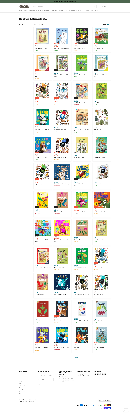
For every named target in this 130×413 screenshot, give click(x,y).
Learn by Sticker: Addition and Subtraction (42, 130)
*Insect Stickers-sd (98, 103)
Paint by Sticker (78, 347)
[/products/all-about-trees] (102, 117)
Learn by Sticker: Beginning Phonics (80, 212)
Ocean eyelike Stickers (99, 268)
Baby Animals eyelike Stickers (61, 157)
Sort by (35, 24)
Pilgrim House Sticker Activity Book (81, 130)
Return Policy (89, 10)
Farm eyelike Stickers (40, 103)
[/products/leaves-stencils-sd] (43, 309)
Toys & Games (72, 10)
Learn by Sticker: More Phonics (61, 347)
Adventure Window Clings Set (81, 321)
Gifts (96, 10)
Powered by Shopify (23, 403)
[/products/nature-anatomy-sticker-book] (102, 228)
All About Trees (97, 129)
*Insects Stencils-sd (39, 212)
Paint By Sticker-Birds (79, 48)
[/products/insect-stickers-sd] (102, 91)
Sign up (40, 384)
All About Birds (58, 103)
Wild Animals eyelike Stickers (81, 294)
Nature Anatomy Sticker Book (101, 239)
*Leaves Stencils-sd (39, 321)
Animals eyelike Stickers (100, 184)
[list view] (110, 24)
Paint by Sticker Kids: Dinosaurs (101, 212)
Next (76, 357)
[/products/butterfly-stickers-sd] (82, 63)
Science (54, 10)
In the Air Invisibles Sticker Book (43, 267)
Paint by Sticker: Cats (59, 321)
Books (40, 10)
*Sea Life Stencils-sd (99, 321)
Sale (25, 10)
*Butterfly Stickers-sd (79, 75)
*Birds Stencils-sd (39, 294)
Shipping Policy (22, 399)
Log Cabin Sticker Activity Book (81, 103)
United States (104, 400)
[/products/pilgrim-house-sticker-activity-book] (82, 117)
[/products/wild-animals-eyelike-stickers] (82, 282)
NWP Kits (47, 10)
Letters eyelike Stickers (99, 294)
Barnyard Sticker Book (99, 48)
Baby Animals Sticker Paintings (62, 184)
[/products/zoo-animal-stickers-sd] (82, 256)
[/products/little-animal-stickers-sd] (62, 256)
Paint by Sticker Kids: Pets (41, 157)
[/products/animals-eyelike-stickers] (102, 172)
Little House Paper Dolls (41, 48)
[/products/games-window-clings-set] (82, 309)
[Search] (94, 6)
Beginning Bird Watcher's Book (62, 48)
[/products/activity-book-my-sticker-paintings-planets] (62, 282)
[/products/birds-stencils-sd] (43, 282)
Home (20, 10)
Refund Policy (29, 399)
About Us (80, 10)
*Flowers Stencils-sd (79, 239)
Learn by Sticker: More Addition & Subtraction (42, 348)
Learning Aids (32, 10)
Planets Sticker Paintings (60, 294)
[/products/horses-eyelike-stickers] (62, 117)
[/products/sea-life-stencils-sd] (102, 309)
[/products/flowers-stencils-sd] (82, 228)
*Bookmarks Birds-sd (79, 157)
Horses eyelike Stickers (60, 129)
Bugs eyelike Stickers (40, 184)
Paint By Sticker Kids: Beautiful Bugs (81, 184)
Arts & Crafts (62, 10)
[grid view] (108, 24)
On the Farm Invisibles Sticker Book (42, 75)
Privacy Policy (36, 399)
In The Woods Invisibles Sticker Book (62, 75)
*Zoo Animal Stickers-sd (80, 267)
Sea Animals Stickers (99, 347)
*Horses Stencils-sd (59, 212)
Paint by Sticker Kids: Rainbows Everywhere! (42, 240)
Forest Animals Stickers (99, 157)
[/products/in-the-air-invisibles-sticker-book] (43, 256)
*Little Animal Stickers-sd (60, 267)
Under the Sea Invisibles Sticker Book (101, 75)
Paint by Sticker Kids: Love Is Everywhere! (61, 240)
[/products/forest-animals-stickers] (102, 145)
